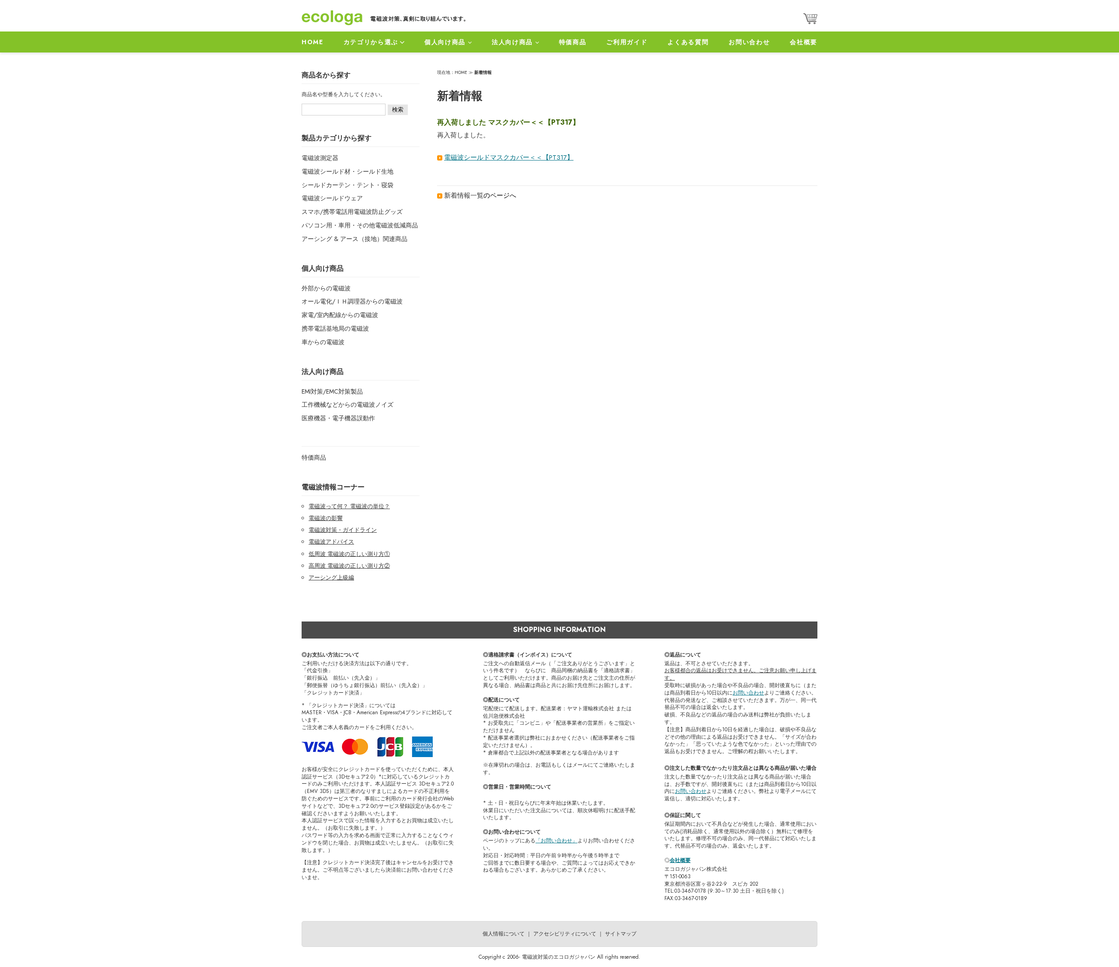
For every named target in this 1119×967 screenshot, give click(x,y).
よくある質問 (688, 42)
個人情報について (504, 934)
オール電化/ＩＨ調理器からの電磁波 (352, 301)
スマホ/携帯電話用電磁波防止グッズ (352, 211)
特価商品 (573, 42)
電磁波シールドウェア (332, 198)
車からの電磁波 (323, 342)
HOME (312, 42)
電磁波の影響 (326, 518)
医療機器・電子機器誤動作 (338, 418)
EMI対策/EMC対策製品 (332, 391)
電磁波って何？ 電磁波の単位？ (349, 506)
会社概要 (803, 42)
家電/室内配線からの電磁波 (340, 315)
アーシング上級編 (331, 577)
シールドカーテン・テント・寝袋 (347, 185)
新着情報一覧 (463, 195)
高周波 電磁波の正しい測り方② (349, 566)
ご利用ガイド (626, 42)
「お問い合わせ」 (556, 841)
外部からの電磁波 (326, 288)
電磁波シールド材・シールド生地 (347, 171)
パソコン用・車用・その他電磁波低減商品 (360, 225)
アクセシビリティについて (564, 934)
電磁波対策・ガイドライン (343, 530)
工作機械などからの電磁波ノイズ (347, 404)
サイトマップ (620, 934)
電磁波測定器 (320, 158)
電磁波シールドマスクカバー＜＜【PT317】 (508, 157)
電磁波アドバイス (331, 542)
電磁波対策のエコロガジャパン (558, 957)
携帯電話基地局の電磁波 (335, 328)
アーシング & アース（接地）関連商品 (354, 238)
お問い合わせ (749, 42)
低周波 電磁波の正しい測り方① (349, 554)
